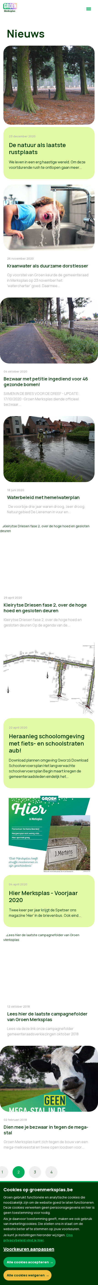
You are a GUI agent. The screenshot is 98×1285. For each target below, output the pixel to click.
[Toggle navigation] (89, 10)
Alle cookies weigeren (26, 1275)
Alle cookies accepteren (28, 1262)
